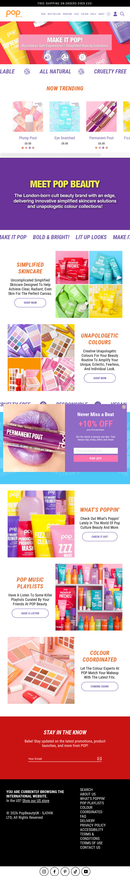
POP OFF (96, 458)
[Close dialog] (124, 407)
